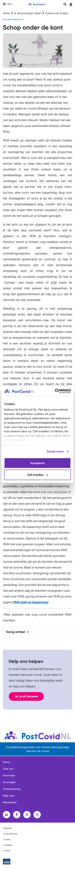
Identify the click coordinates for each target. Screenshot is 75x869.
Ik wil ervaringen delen (27, 13)
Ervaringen (9, 782)
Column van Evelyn (56, 13)
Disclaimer (7, 828)
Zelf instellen (35, 474)
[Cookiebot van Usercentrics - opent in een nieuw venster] (55, 391)
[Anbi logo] (6, 861)
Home (6, 13)
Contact (6, 851)
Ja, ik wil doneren (26, 696)
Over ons (8, 769)
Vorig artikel (15, 632)
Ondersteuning (11, 789)
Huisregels (7, 845)
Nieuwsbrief (10, 802)
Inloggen (70, 5)
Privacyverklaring (10, 834)
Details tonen (55, 451)
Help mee (8, 795)
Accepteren (37, 462)
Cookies (6, 839)
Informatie (9, 775)
